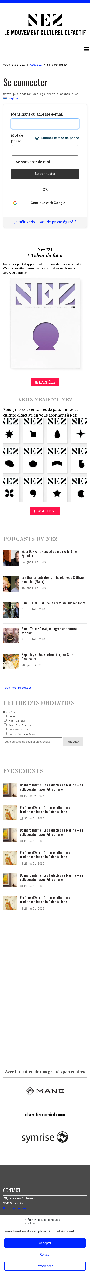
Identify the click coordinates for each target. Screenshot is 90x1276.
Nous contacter (15, 1208)
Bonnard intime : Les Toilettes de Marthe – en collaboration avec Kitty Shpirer (51, 787)
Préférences (45, 1266)
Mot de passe (17, 138)
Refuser (45, 1254)
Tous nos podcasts (17, 688)
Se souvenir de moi (32, 162)
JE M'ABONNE (45, 511)
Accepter (45, 1243)
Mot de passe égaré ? (57, 222)
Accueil (36, 65)
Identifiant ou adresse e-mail (37, 114)
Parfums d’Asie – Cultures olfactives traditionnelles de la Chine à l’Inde (45, 809)
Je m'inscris (24, 222)
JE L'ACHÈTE (45, 382)
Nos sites (9, 712)
